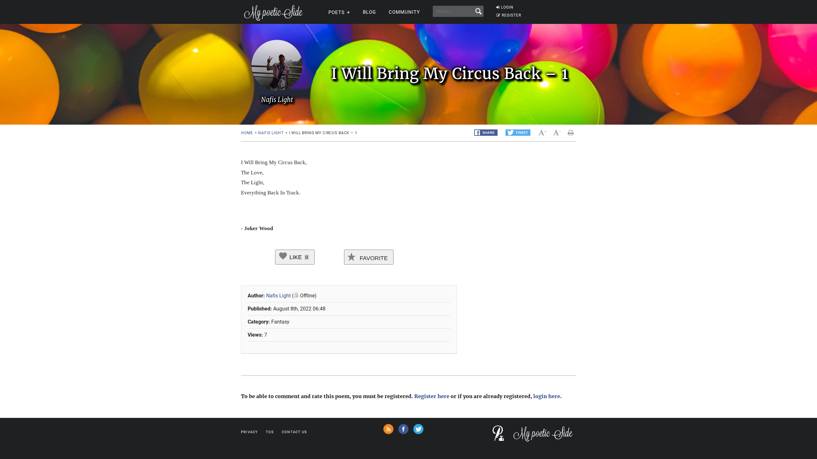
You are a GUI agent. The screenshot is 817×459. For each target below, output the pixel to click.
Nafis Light (270, 133)
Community (404, 12)
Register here (431, 396)
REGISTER (511, 15)
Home (247, 133)
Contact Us (294, 432)
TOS (270, 432)
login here (546, 396)
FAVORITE (373, 258)
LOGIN (507, 7)
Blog (369, 12)
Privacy (249, 432)
